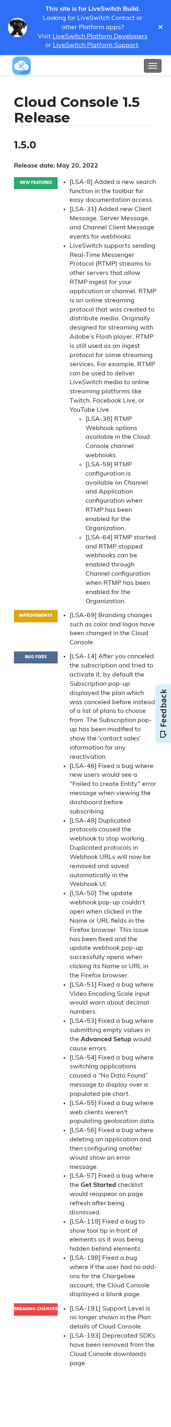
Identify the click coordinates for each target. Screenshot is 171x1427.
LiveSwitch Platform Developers (100, 37)
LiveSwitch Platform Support (95, 45)
